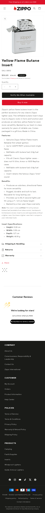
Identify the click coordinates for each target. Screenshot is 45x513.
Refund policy (23, 498)
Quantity (5, 82)
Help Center (9, 399)
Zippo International (12, 369)
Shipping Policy (11, 435)
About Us (8, 351)
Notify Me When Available (22, 95)
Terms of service (36, 498)
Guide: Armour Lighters (14, 470)
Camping (8, 449)
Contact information (23, 502)
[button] (4, 8)
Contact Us (9, 364)
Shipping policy (10, 498)
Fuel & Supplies (11, 454)
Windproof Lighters (13, 465)
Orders (7, 389)
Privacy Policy (10, 424)
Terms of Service (11, 414)
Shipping (13, 78)
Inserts (7, 459)
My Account (10, 384)
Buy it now (22, 102)
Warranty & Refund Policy (15, 429)
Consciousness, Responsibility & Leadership (18, 358)
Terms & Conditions (13, 419)
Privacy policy (37, 494)
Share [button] (6, 263)
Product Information (13, 394)
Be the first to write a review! (22, 322)
